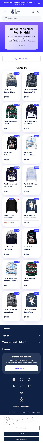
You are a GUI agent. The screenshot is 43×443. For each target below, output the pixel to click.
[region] (21, 429)
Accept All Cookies (21, 439)
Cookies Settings (21, 428)
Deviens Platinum (21, 368)
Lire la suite (21, 45)
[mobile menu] (4, 11)
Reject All (21, 433)
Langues (6, 349)
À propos (6, 335)
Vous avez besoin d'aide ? (14, 342)
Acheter (6, 328)
